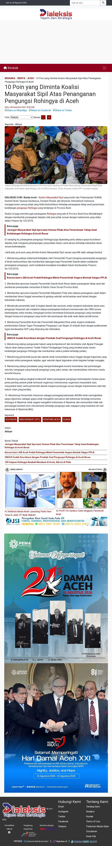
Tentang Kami (93, 806)
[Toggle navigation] (104, 68)
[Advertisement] (56, 42)
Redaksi (90, 811)
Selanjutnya (95, 469)
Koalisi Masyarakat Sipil (51, 197)
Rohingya (51, 213)
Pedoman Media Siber (97, 826)
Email (61, 806)
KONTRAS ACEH (51, 419)
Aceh (31, 78)
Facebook (63, 821)
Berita (21, 78)
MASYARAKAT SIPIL (29, 419)
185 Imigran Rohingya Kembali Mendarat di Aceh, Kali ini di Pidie (38, 462)
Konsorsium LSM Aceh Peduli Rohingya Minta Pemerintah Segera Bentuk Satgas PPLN (57, 277)
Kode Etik (91, 836)
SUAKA (66, 419)
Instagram (63, 811)
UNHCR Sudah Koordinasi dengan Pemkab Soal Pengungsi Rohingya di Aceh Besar (54, 338)
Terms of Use (93, 821)
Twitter (61, 816)
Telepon (62, 826)
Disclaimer (91, 831)
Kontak (89, 816)
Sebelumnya (16, 469)
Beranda (12, 68)
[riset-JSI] (56, 521)
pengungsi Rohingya (27, 208)
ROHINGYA (10, 419)
